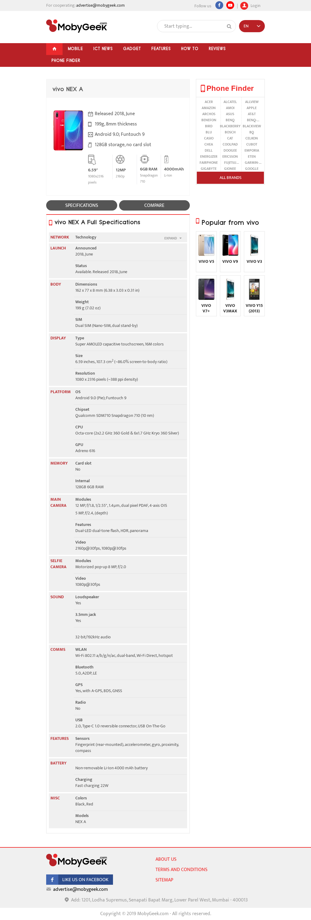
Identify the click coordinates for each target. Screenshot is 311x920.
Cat (230, 138)
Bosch (230, 132)
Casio (209, 138)
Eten (252, 156)
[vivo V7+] (206, 298)
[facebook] (79, 883)
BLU (209, 132)
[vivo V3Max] (230, 298)
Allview (251, 102)
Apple (252, 108)
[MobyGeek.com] (76, 26)
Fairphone (209, 163)
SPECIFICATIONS (81, 205)
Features (161, 48)
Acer (209, 102)
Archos (208, 114)
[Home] (54, 49)
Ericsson (230, 156)
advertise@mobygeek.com (100, 5)
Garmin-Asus (252, 163)
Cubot (251, 144)
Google (251, 169)
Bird (209, 126)
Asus (230, 114)
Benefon (208, 120)
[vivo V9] (230, 254)
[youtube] (230, 5)
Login (255, 5)
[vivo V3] (254, 254)
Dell (209, 150)
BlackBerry (230, 126)
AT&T (252, 114)
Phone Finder (65, 60)
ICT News (103, 48)
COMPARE (154, 205)
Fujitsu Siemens (230, 163)
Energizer (208, 156)
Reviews (217, 48)
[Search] (229, 26)
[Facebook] (219, 5)
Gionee (230, 169)
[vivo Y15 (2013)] (254, 298)
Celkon (251, 138)
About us (166, 859)
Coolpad (230, 144)
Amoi (230, 108)
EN (246, 25)
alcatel (230, 102)
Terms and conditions (181, 870)
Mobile (75, 48)
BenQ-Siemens (251, 120)
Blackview (252, 126)
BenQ (230, 120)
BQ (251, 132)
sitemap (164, 880)
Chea (208, 144)
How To (189, 48)
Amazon (209, 108)
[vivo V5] (206, 254)
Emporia (251, 150)
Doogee (230, 150)
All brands (230, 177)
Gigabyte (209, 169)
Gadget (132, 48)
